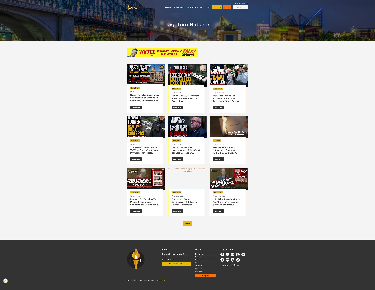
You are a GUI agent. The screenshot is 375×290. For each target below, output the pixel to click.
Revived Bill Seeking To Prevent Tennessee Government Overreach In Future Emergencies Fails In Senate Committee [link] (144, 205)
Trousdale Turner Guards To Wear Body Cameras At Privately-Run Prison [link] (144, 150)
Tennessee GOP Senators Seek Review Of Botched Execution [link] (185, 98)
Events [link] (202, 7)
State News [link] (168, 7)
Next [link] (187, 223)
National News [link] (178, 7)
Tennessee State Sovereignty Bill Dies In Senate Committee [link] (184, 202)
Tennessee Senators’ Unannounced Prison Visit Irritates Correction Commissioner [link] (186, 151)
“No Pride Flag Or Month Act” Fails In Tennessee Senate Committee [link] (226, 202)
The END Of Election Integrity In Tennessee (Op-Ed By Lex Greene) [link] (225, 150)
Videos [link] (208, 7)
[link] (5, 280)
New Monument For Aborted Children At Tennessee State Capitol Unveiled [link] (226, 99)
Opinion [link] (217, 140)
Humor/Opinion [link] (190, 7)
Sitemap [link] (162, 280)
